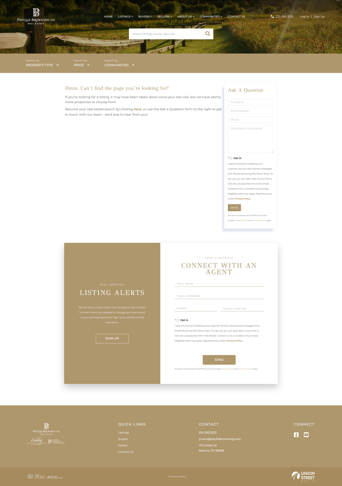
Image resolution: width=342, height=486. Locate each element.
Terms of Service (258, 220)
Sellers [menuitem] (163, 16)
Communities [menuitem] (210, 16)
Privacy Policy (242, 199)
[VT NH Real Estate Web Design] (303, 477)
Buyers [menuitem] (144, 16)
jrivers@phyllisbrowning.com (220, 439)
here (138, 109)
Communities (117, 65)
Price (79, 65)
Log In (304, 16)
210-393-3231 (284, 16)
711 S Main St (211, 448)
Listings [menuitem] (124, 16)
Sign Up (319, 16)
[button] (208, 34)
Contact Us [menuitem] (236, 16)
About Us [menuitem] (184, 16)
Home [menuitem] (108, 16)
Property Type (39, 65)
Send (234, 207)
